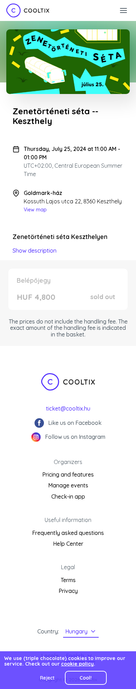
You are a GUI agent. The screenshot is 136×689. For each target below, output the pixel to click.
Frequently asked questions (68, 532)
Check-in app (68, 496)
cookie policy (77, 664)
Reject (47, 678)
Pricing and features (68, 474)
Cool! (86, 678)
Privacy (68, 590)
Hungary (76, 631)
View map (35, 209)
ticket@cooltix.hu (68, 408)
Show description (34, 250)
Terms (68, 579)
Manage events (68, 485)
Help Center (68, 543)
